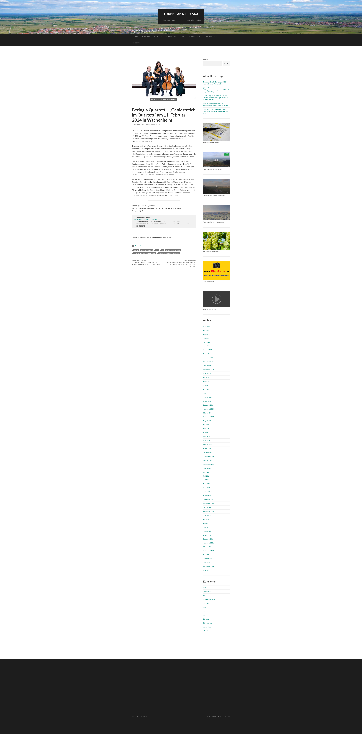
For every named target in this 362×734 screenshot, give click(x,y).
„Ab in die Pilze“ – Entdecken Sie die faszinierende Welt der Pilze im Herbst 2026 (215, 111)
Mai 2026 (206, 338)
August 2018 (207, 570)
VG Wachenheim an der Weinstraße (145, 253)
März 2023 (206, 488)
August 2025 (207, 373)
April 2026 (206, 342)
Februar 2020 (207, 562)
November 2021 (208, 543)
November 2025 (208, 362)
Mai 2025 (206, 385)
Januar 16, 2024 (138, 125)
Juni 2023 (206, 476)
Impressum (136, 43)
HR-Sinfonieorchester (173, 250)
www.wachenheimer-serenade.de (147, 220)
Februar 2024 (207, 444)
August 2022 (207, 515)
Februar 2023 (207, 492)
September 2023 (208, 464)
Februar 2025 (207, 397)
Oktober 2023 (207, 460)
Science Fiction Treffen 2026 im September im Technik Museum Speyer (215, 104)
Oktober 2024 (207, 413)
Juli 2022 (206, 519)
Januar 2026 (207, 354)
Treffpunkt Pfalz (181, 13)
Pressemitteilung (153, 125)
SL (204, 615)
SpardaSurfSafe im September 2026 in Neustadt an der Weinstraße (215, 83)
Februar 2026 (207, 350)
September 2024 (208, 417)
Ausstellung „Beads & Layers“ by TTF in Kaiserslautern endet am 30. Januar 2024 (146, 262)
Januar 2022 (207, 535)
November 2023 (208, 456)
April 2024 (206, 436)
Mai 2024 (206, 432)
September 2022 (208, 511)
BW (204, 595)
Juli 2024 (206, 425)
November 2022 (208, 503)
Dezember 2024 (208, 405)
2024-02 (136, 250)
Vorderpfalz (139, 246)
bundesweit (207, 591)
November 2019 (208, 566)
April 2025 (206, 389)
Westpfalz (206, 631)
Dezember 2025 (208, 358)
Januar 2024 (207, 448)
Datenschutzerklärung (208, 36)
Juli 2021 (206, 555)
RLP (204, 611)
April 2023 (206, 484)
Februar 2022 (207, 531)
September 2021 (208, 551)
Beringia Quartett (147, 250)
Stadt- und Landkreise (176, 36)
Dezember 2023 (208, 452)
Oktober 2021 (207, 547)
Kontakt (192, 36)
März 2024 (206, 440)
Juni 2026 (206, 334)
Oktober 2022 (207, 507)
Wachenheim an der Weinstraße (169, 253)
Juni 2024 (206, 429)
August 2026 (207, 326)
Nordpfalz (206, 603)
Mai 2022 (206, 527)
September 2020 (208, 559)
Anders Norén (217, 716)
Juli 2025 (206, 377)
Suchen (205, 59)
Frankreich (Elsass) (209, 599)
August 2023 (207, 468)
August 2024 (207, 421)
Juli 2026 (206, 330)
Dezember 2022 (208, 499)
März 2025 (206, 393)
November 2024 (208, 409)
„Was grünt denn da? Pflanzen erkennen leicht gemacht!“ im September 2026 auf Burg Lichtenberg (216, 90)
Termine (135, 36)
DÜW (157, 250)
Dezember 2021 (208, 539)
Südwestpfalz (207, 623)
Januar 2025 (207, 401)
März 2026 (206, 346)
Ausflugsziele (159, 36)
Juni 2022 (206, 523)
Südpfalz (206, 619)
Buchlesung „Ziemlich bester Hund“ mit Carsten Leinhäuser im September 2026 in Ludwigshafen (216, 97)
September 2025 (208, 369)
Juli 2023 (206, 472)
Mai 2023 (206, 480)
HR (162, 250)
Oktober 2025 (207, 365)
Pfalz (204, 607)
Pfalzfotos (146, 36)
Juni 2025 (206, 381)
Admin (205, 587)
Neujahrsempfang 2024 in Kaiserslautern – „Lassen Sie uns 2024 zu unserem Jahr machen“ (181, 263)
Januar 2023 (207, 496)
